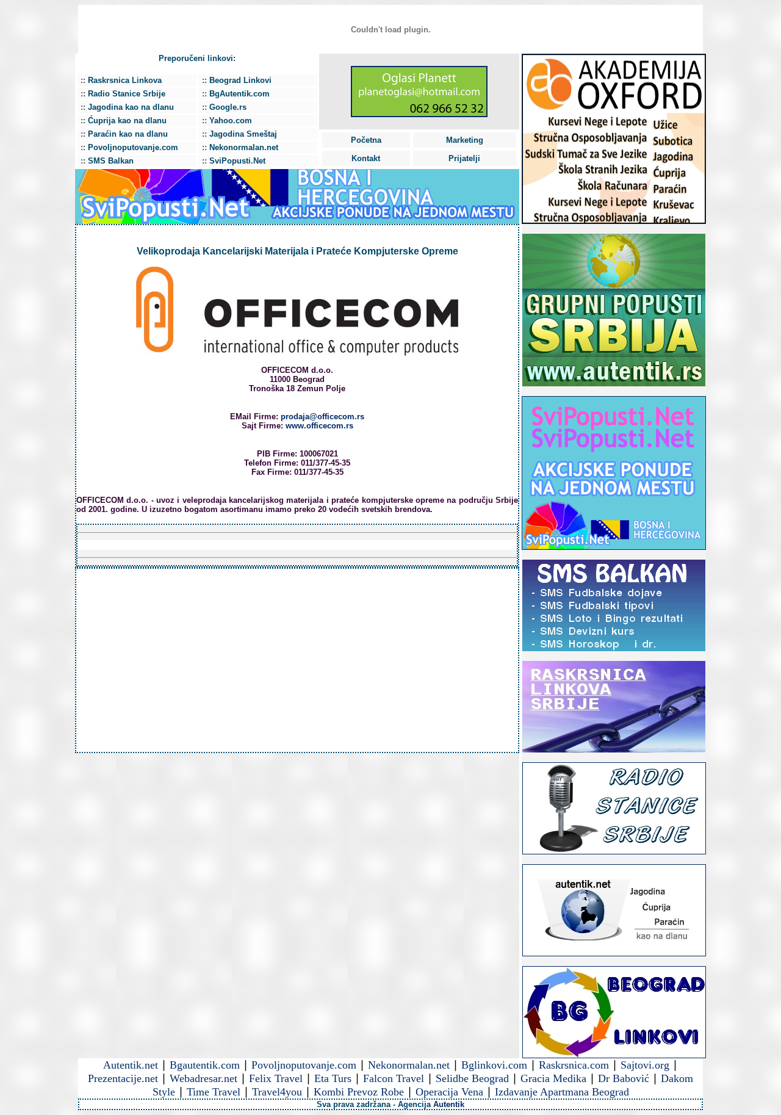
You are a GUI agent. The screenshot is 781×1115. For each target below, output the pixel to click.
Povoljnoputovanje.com (303, 1065)
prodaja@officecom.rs (322, 416)
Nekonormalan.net (409, 1065)
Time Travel (213, 1092)
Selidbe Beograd (472, 1078)
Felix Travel (276, 1078)
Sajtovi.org (645, 1065)
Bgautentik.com (205, 1065)
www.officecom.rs (319, 425)
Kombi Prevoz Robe (359, 1092)
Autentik (448, 1104)
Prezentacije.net (123, 1078)
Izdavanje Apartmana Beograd (562, 1092)
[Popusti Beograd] (613, 383)
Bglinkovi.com (494, 1065)
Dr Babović (623, 1078)
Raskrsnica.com (574, 1065)
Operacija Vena (449, 1092)
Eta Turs (332, 1078)
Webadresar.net (203, 1078)
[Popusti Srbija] (614, 546)
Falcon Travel (393, 1078)
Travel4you (277, 1092)
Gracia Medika (553, 1078)
